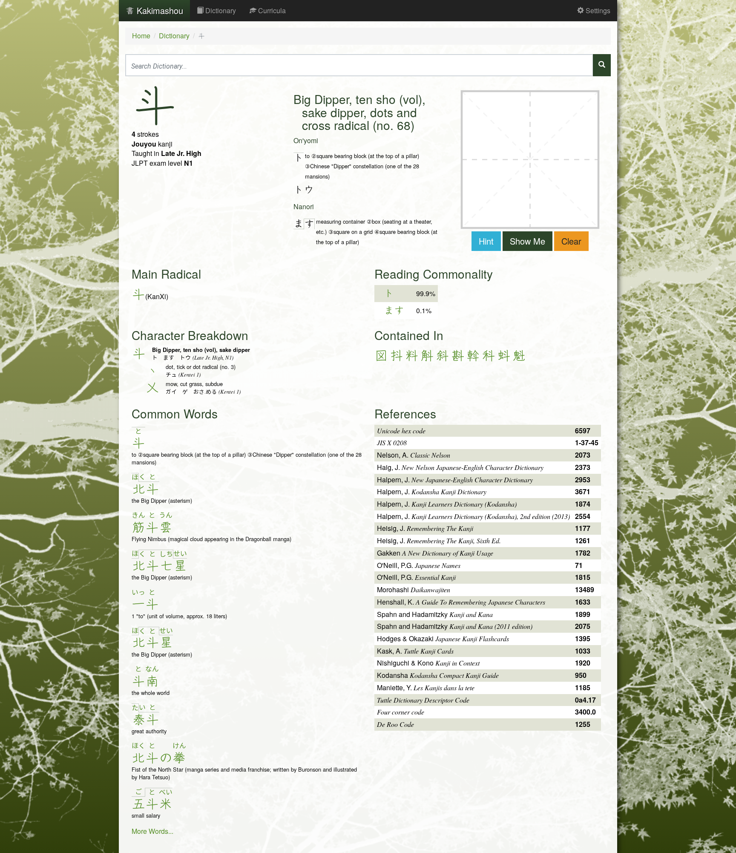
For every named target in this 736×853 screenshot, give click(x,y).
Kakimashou (158, 10)
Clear (571, 241)
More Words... (152, 831)
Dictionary (220, 10)
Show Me (527, 241)
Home (141, 35)
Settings (597, 10)
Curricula (271, 10)
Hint (486, 241)
